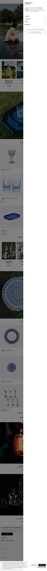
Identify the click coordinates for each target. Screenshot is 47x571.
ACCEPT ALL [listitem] (42, 565)
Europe (26, 21)
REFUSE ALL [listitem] (34, 565)
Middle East (27, 24)
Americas (27, 16)
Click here (27, 8)
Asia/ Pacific (27, 18)
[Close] (45, 2)
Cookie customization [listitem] (41, 567)
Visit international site (35, 32)
